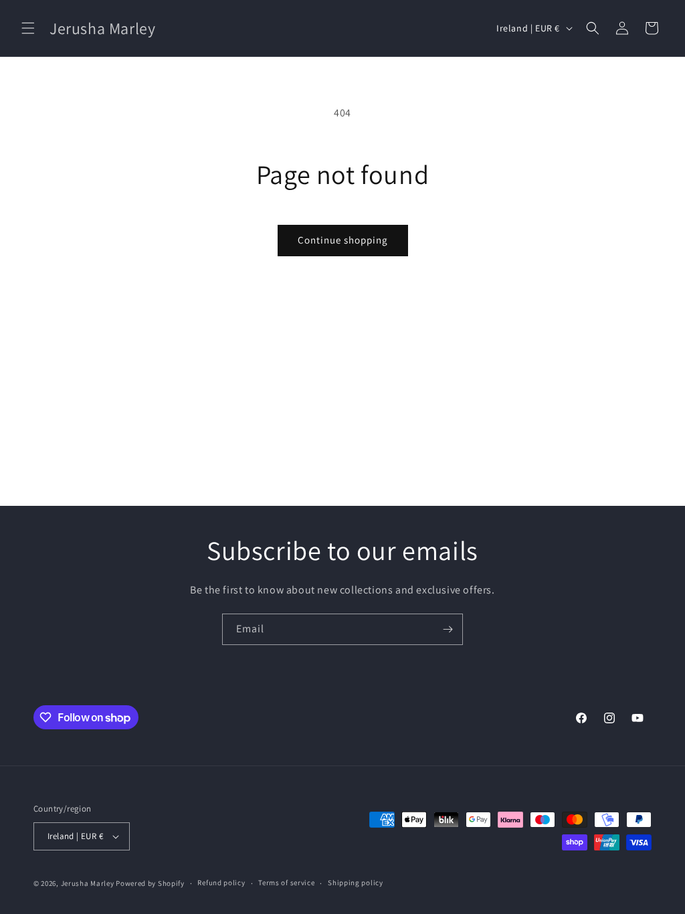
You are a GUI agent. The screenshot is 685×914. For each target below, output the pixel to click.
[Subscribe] (447, 629)
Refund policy (221, 882)
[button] (28, 28)
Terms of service (286, 882)
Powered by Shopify (150, 883)
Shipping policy (355, 882)
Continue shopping (343, 240)
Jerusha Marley (87, 883)
